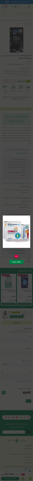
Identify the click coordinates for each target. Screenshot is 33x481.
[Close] (29, 217)
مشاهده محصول (16, 261)
